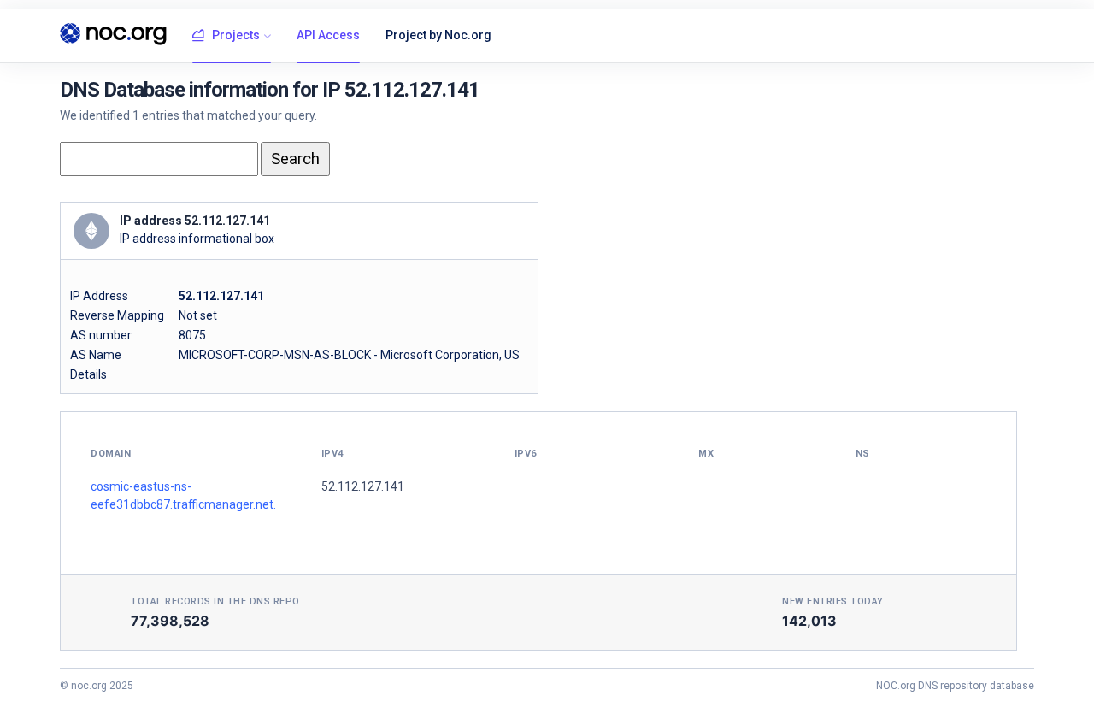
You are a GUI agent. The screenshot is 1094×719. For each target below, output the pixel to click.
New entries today (833, 601)
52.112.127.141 (362, 486)
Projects (236, 35)
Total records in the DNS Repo (215, 601)
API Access (328, 35)
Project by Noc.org (438, 35)
